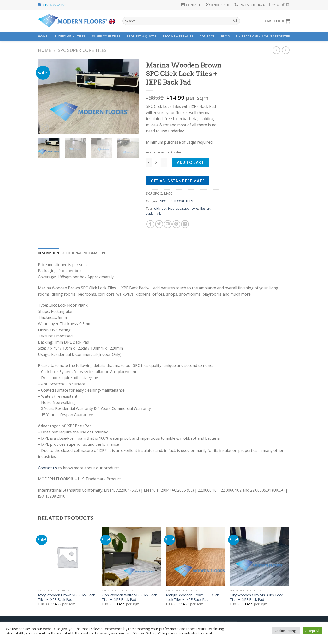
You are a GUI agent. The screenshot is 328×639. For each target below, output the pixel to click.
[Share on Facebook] (150, 224)
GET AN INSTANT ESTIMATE (177, 180)
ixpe (171, 208)
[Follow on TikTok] (278, 4)
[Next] (130, 96)
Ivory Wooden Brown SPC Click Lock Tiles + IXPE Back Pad (66, 597)
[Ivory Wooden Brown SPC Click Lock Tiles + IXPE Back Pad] (67, 557)
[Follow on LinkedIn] (287, 4)
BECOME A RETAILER (178, 36)
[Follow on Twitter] (283, 4)
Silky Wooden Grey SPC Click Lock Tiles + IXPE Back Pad (256, 597)
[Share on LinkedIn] (185, 224)
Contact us (47, 467)
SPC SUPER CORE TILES (82, 50)
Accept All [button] (312, 630)
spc (178, 208)
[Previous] (46, 96)
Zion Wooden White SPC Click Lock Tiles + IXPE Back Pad (129, 597)
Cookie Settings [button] (286, 630)
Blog (225, 36)
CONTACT (207, 36)
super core (190, 208)
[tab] (48, 253)
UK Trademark (248, 36)
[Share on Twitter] (159, 224)
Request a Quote (141, 36)
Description (48, 253)
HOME (42, 36)
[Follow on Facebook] (269, 4)
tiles (203, 208)
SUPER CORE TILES (106, 36)
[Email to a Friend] (168, 224)
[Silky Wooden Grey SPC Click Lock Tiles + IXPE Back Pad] (259, 557)
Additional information (83, 253)
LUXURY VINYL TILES (70, 36)
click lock (160, 208)
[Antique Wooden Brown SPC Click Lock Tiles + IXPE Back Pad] (195, 557)
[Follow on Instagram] (274, 4)
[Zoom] (44, 128)
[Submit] (235, 21)
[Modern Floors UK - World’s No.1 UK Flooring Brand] (76, 21)
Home (44, 50)
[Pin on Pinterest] (176, 224)
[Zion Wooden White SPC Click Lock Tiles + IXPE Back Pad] (131, 557)
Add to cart (190, 162)
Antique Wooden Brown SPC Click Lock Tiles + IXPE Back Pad (192, 597)
